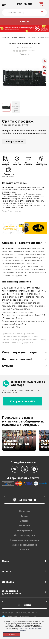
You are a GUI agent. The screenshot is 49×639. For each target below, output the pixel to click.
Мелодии (24, 525)
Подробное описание (12, 211)
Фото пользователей (17, 359)
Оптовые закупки (24, 535)
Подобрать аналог (14, 141)
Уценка (24, 549)
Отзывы (7, 366)
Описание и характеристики (22, 242)
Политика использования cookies (30, 629)
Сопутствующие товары (19, 352)
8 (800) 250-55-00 (29, 612)
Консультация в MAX (22, 401)
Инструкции (24, 530)
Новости (24, 511)
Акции (24, 516)
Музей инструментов (24, 544)
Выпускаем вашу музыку (24, 540)
